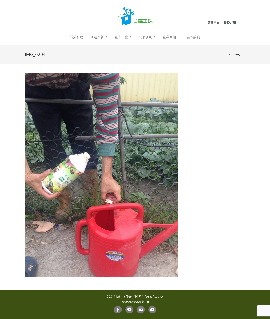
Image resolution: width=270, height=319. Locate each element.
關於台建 (76, 37)
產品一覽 (121, 37)
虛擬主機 (144, 301)
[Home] (229, 54)
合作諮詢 (193, 37)
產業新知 (169, 37)
